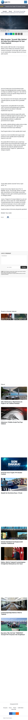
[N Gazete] (5, 2)
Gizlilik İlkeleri (20, 707)
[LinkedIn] (11, 34)
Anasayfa (5, 707)
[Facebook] (6, 34)
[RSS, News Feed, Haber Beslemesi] (17, 713)
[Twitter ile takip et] (14, 713)
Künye (10, 707)
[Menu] (25, 2)
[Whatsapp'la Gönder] (13, 34)
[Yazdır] (19, 34)
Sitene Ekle (13, 709)
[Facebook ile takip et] (10, 713)
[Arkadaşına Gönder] (16, 34)
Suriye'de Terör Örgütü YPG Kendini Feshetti (15, 6)
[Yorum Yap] (21, 34)
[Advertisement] (14, 72)
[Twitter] (9, 34)
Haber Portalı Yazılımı (7, 718)
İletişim (14, 707)
